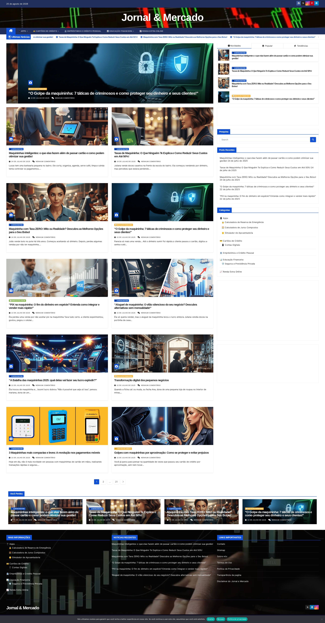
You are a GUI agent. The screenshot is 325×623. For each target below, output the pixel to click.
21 (116, 481)
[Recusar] (322, 619)
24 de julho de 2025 (21, 161)
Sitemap (221, 550)
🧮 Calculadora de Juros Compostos (240, 227)
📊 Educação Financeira (120, 31)
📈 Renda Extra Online (151, 31)
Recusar (220, 619)
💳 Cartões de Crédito (45, 31)
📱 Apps (22, 31)
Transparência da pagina (229, 575)
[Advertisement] (268, 116)
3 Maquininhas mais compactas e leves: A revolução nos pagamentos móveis (54, 452)
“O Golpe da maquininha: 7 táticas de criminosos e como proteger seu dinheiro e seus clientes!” (273, 99)
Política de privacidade (237, 619)
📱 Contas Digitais (239, 53)
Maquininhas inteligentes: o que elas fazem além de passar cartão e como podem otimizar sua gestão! (44, 513)
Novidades (235, 45)
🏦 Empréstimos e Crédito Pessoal (82, 31)
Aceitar (211, 619)
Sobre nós (222, 556)
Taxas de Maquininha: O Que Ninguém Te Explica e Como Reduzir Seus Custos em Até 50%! (272, 71)
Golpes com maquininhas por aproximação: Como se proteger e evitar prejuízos (161, 452)
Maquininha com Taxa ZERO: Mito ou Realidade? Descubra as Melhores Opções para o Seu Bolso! (268, 177)
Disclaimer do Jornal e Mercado (233, 581)
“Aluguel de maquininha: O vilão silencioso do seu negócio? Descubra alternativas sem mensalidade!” (161, 575)
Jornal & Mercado (162, 17)
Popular (269, 46)
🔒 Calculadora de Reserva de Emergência (243, 222)
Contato (221, 544)
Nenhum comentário (53, 98)
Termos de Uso (224, 562)
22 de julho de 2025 (28, 98)
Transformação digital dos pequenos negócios (141, 380)
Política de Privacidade (228, 569)
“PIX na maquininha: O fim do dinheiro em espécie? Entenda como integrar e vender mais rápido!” (103, 93)
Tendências (302, 46)
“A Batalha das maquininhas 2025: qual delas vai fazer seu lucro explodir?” (53, 380)
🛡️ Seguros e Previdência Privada (238, 263)
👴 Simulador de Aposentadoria (237, 233)
